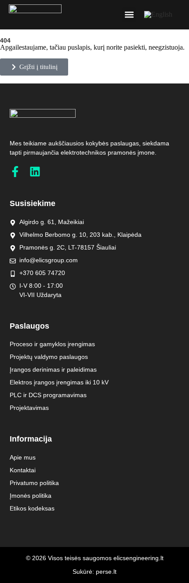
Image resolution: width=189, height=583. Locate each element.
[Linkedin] (34, 171)
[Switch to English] (158, 14)
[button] (129, 14)
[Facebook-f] (15, 171)
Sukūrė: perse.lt (94, 571)
